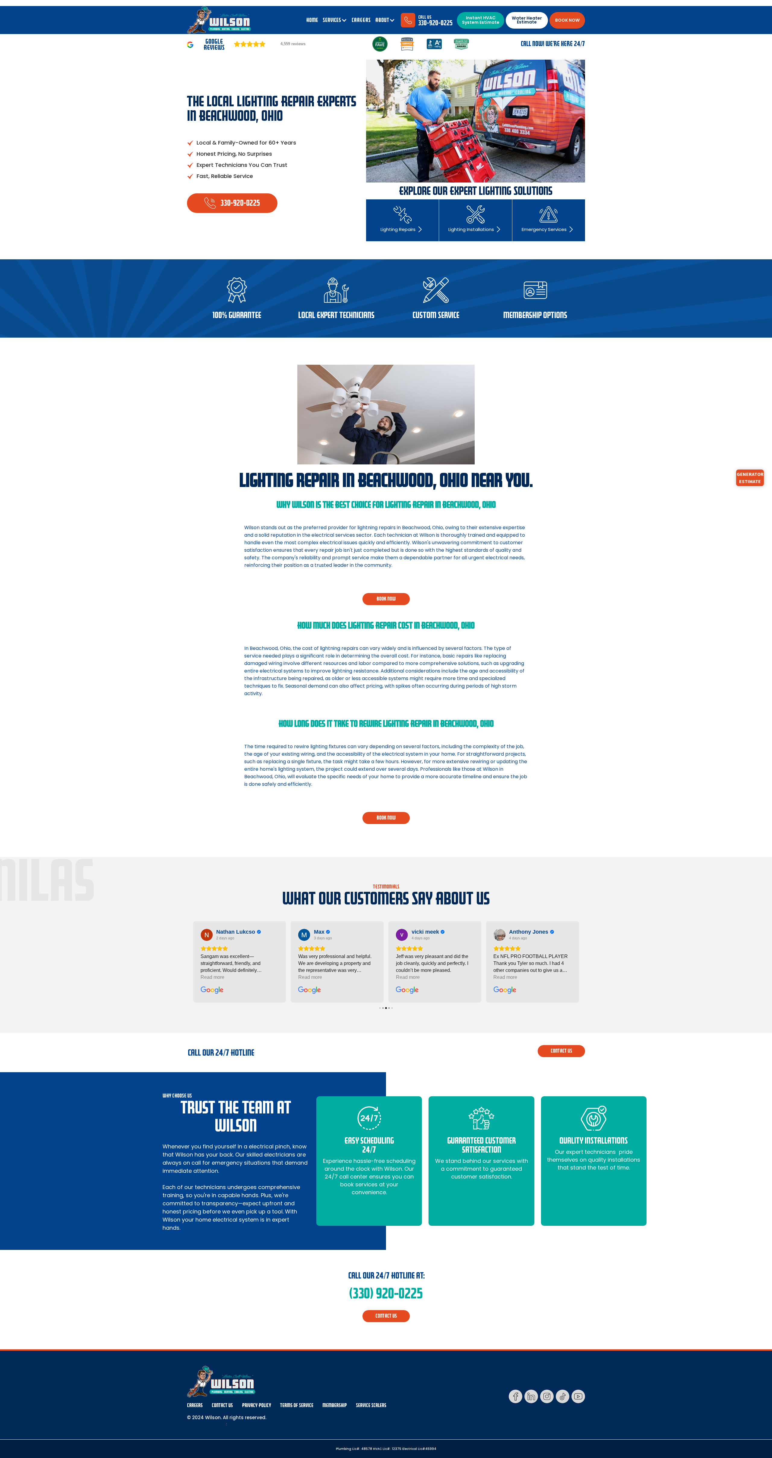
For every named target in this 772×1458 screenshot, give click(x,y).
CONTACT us (561, 1051)
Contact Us (222, 1405)
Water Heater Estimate (527, 20)
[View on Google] (207, 935)
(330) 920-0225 (386, 1293)
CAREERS (361, 20)
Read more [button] (212, 977)
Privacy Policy (256, 1405)
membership (334, 1405)
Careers (195, 1405)
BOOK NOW (567, 20)
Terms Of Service (296, 1405)
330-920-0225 (435, 23)
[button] (335, 20)
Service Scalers (371, 1405)
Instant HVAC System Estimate (480, 20)
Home (312, 20)
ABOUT (382, 20)
